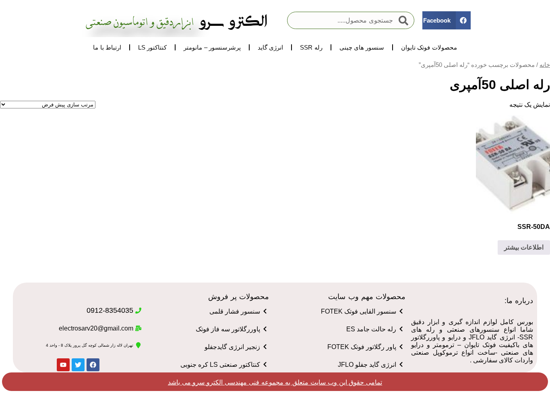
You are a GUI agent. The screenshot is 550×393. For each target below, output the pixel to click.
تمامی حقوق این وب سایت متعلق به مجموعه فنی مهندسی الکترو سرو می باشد (275, 382)
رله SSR (311, 47)
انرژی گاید (270, 47)
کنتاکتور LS (152, 47)
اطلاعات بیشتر (524, 247)
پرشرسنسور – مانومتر (212, 47)
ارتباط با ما (107, 47)
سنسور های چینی (361, 47)
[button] (446, 20)
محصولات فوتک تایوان (429, 47)
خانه (545, 65)
